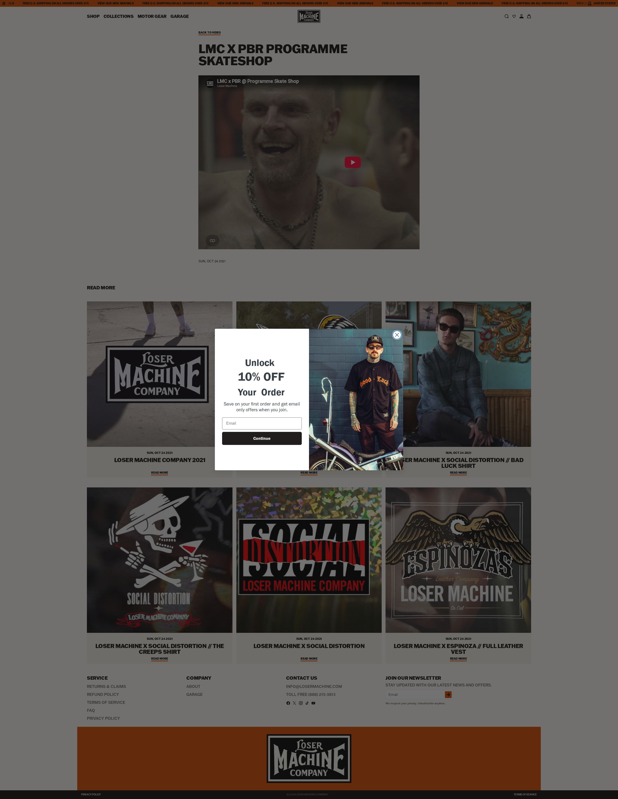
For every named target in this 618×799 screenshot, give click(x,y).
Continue (262, 438)
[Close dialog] (397, 335)
